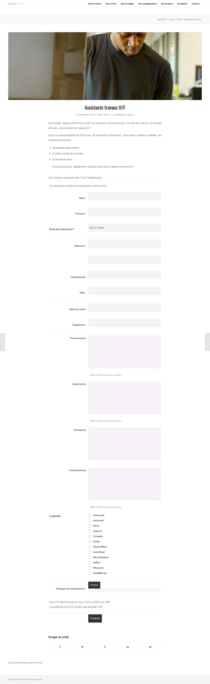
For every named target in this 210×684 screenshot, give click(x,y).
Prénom (80, 213)
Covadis (98, 536)
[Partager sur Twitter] (82, 647)
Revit (96, 525)
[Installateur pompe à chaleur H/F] (2, 342)
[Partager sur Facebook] (60, 647)
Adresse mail (77, 309)
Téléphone (79, 324)
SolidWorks (100, 572)
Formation (80, 429)
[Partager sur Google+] (105, 647)
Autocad (98, 520)
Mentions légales (35, 679)
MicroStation (101, 557)
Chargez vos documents (71, 588)
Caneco (97, 530)
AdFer (96, 562)
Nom (82, 197)
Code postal (78, 276)
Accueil (172, 19)
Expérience (79, 383)
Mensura (98, 567)
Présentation (78, 338)
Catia (96, 541)
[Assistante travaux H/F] (105, 66)
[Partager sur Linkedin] (127, 647)
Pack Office (100, 546)
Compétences (77, 470)
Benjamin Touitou (125, 114)
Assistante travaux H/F (105, 107)
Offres (179, 19)
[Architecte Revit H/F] (207, 342)
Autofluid (99, 551)
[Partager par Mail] (150, 647)
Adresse (80, 245)
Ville (83, 292)
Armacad (98, 515)
